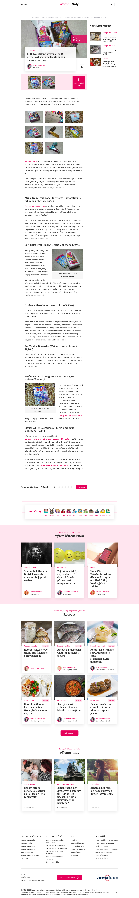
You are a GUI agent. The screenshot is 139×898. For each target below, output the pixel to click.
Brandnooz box (31, 161)
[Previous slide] (24, 82)
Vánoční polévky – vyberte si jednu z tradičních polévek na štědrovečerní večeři (110, 64)
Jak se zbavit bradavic (104, 852)
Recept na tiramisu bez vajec (56, 848)
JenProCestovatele (44, 894)
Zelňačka (24, 858)
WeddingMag (57, 894)
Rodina (92, 567)
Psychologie (61, 567)
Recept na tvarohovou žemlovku (54, 858)
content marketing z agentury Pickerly (35, 892)
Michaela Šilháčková (70, 592)
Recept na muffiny (52, 862)
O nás (23, 874)
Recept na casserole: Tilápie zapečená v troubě (110, 52)
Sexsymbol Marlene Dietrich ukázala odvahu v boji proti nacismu (35, 576)
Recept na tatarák (28, 840)
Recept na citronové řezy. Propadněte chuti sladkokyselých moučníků (102, 655)
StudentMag (31, 894)
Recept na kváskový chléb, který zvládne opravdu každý (109, 39)
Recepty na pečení (110, 33)
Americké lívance (77, 843)
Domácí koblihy (76, 852)
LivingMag (66, 894)
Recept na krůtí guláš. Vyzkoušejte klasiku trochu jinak (69, 707)
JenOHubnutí (83, 894)
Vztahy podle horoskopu (105, 843)
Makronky (74, 855)
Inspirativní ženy (30, 567)
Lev (58, 515)
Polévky (105, 59)
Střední (45, 700)
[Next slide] (68, 82)
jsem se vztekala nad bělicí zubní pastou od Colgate (47, 439)
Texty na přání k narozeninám (107, 840)
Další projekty (26, 877)
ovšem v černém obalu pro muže (54, 465)
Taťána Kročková (36, 592)
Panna (91, 515)
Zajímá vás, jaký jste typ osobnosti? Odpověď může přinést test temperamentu (69, 577)
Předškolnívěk (96, 892)
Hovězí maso (29, 700)
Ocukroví (73, 894)
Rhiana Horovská (69, 667)
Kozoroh (51, 515)
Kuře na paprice (27, 852)
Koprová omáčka (102, 855)
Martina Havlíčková (37, 669)
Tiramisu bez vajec (77, 846)
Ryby (96, 515)
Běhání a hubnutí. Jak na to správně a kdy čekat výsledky (101, 790)
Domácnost (40, 17)
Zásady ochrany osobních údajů (33, 880)
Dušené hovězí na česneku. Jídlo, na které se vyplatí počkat (100, 709)
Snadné (45, 646)
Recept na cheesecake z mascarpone (55, 841)
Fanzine (24, 894)
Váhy (63, 515)
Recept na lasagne (28, 849)
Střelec (102, 515)
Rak (86, 515)
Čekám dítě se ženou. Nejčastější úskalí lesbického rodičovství (34, 792)
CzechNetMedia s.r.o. (39, 890)
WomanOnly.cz (33, 17)
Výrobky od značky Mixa (35, 206)
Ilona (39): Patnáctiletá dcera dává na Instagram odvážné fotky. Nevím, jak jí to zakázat (101, 579)
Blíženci (108, 515)
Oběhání (75, 892)
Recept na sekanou (28, 846)
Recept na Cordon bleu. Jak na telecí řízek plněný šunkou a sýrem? (36, 709)
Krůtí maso (61, 700)
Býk (46, 515)
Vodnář (80, 515)
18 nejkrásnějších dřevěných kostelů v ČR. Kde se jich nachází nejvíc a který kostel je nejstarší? (69, 795)
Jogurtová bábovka (78, 849)
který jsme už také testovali (70, 415)
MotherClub (66, 892)
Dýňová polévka (102, 858)
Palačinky (74, 840)
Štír (74, 515)
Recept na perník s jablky (55, 845)
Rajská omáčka (26, 843)
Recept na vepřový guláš (30, 855)
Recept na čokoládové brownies (54, 852)
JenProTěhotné (85, 892)
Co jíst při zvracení (102, 846)
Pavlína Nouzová (39, 65)
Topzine (105, 892)
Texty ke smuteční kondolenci (107, 849)
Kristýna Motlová (102, 667)
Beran (69, 515)
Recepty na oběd (109, 46)
